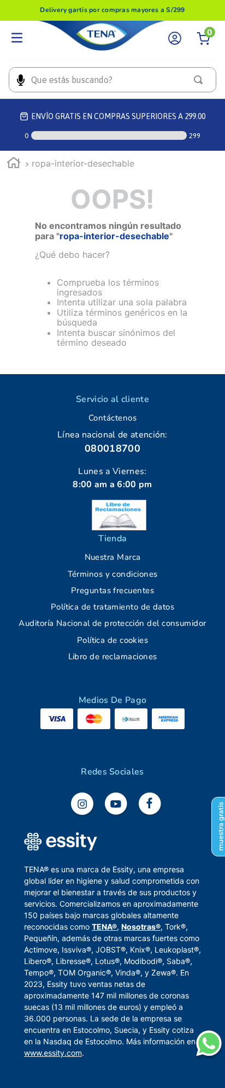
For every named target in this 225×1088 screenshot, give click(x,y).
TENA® (104, 926)
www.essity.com (53, 1052)
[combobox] (112, 79)
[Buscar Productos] (200, 80)
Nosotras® (141, 926)
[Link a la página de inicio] (13, 164)
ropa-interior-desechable (83, 163)
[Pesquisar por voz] (20, 80)
